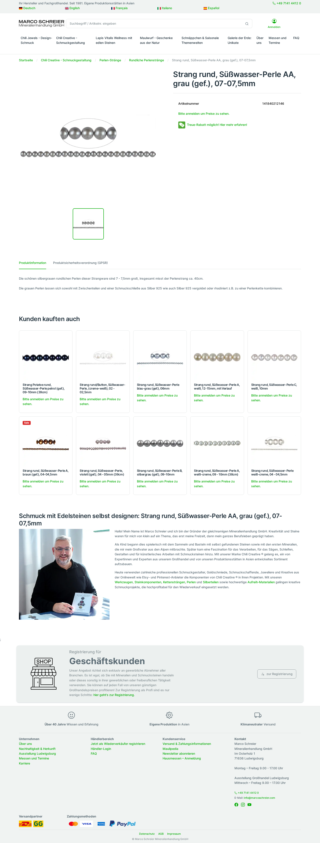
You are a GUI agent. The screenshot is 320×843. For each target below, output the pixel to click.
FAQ (296, 38)
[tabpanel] (160, 283)
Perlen (191, 582)
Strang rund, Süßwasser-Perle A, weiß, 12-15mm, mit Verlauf (217, 386)
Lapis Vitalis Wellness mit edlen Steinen (114, 40)
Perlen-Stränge (110, 60)
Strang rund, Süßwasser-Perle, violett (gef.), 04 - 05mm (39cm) (102, 472)
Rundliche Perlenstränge (146, 60)
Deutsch (28, 8)
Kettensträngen (174, 582)
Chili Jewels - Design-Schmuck (36, 40)
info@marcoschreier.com (259, 797)
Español (213, 8)
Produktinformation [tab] (32, 263)
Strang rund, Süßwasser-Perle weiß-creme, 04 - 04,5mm (272, 472)
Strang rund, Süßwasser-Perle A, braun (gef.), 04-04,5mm (45, 472)
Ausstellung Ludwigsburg (37, 753)
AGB (161, 833)
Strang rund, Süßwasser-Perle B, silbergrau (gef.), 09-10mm (159, 472)
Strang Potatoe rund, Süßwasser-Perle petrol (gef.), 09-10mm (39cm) (44, 388)
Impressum (174, 833)
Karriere (24, 763)
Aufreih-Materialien (261, 582)
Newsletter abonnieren (179, 753)
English (74, 8)
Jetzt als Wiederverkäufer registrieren (118, 744)
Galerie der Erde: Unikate (239, 40)
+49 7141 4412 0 (288, 3)
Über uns (259, 40)
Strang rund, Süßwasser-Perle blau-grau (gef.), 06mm (158, 386)
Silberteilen (211, 582)
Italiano (166, 8)
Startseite (26, 60)
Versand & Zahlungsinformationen (187, 744)
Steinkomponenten (148, 582)
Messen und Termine (277, 40)
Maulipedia (170, 749)
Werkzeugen (124, 582)
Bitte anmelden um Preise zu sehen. (203, 113)
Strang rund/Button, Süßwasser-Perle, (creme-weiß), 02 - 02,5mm (102, 388)
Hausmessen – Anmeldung (182, 758)
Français (121, 8)
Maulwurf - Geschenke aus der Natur (156, 40)
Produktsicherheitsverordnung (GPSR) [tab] (80, 263)
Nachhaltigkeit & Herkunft (37, 749)
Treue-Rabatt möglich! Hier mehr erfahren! (217, 125)
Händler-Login (101, 749)
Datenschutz (147, 833)
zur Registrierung (279, 674)
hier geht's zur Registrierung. (114, 695)
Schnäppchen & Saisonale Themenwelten (200, 40)
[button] (36, 49)
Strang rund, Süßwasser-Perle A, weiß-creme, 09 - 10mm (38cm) (217, 472)
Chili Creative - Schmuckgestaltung (70, 40)
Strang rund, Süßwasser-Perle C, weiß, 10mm (274, 386)
